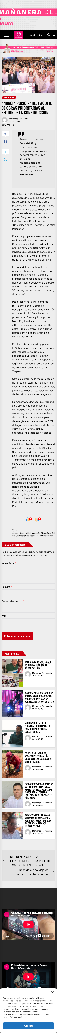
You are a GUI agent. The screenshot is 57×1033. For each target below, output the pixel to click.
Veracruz (9, 97)
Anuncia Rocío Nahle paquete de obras (29, 533)
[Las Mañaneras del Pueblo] (28, 48)
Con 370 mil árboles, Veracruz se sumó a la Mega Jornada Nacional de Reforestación (38, 757)
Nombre (7, 586)
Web (4, 615)
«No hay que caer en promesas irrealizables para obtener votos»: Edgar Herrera (37, 727)
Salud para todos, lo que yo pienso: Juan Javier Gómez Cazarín (38, 665)
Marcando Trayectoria (19, 119)
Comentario (9, 562)
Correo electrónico (13, 601)
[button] (52, 992)
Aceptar (28, 1025)
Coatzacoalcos (22, 536)
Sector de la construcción (41, 536)
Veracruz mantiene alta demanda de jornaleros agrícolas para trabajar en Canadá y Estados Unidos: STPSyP (38, 820)
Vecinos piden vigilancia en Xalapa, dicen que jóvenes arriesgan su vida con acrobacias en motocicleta (39, 697)
